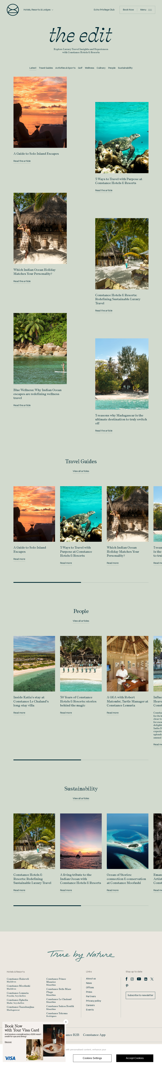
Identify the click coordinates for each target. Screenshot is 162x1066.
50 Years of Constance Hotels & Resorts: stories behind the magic (78, 701)
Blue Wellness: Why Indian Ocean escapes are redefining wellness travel (37, 394)
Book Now (128, 9)
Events (90, 1009)
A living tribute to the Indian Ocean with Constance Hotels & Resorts (80, 879)
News (89, 983)
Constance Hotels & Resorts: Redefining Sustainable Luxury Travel (117, 299)
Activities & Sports (65, 68)
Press (89, 992)
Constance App (94, 1035)
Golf (80, 68)
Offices (90, 987)
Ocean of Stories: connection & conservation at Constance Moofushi (126, 879)
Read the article (22, 161)
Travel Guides (46, 68)
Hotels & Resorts (16, 972)
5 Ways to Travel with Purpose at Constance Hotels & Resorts (118, 181)
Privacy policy (93, 1001)
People (112, 68)
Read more (19, 559)
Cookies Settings (92, 1058)
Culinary (101, 68)
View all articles (81, 471)
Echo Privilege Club (104, 9)
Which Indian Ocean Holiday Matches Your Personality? (34, 272)
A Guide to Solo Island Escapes (36, 153)
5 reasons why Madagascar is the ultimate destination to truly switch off (121, 419)
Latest (32, 68)
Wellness (89, 68)
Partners (91, 996)
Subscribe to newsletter (140, 995)
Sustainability (125, 68)
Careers (90, 1005)
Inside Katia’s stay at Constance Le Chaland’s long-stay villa (31, 701)
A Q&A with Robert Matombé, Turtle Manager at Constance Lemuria (127, 701)
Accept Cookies (135, 1058)
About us (91, 978)
